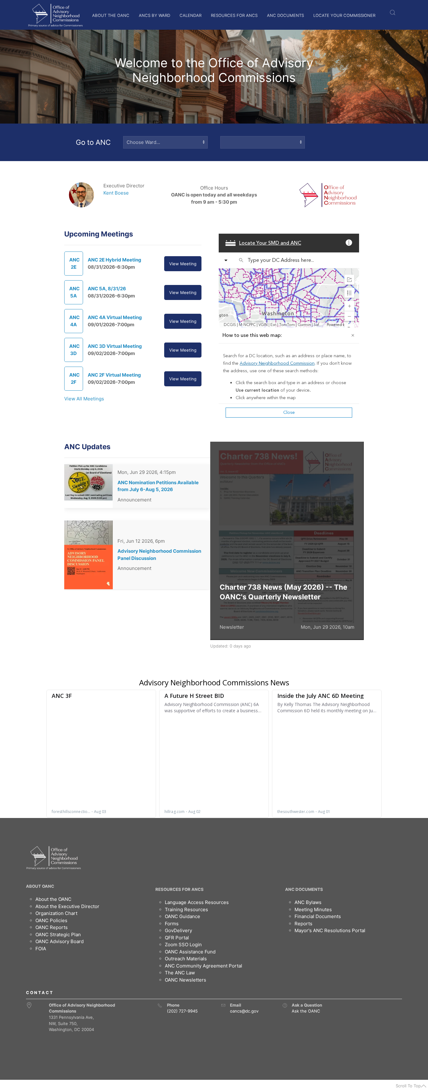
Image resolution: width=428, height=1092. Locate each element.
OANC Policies (51, 920)
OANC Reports (51, 927)
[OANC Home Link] (55, 15)
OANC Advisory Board (59, 941)
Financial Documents (318, 916)
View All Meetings (84, 399)
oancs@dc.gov (244, 1010)
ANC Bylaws (308, 902)
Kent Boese (116, 193)
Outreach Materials (186, 959)
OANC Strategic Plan (58, 934)
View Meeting (182, 263)
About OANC (40, 886)
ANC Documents (285, 15)
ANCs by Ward (154, 15)
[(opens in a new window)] (285, 1005)
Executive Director (123, 186)
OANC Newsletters (185, 980)
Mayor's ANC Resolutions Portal (330, 930)
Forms (172, 924)
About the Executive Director (67, 906)
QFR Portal (177, 938)
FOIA (40, 949)
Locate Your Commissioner (344, 15)
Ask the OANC (306, 1010)
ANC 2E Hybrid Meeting (114, 260)
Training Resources (186, 909)
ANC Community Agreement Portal (203, 966)
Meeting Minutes (313, 909)
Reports (303, 924)
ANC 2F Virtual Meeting (114, 375)
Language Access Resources (197, 902)
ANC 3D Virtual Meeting (115, 346)
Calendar (190, 15)
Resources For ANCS (234, 15)
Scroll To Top (408, 1085)
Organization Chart (56, 913)
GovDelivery (178, 930)
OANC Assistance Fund (190, 952)
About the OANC (110, 15)
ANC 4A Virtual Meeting (115, 317)
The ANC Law (180, 973)
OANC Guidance (182, 916)
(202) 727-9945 (182, 1010)
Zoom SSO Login (183, 944)
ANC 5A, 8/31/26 (107, 289)
